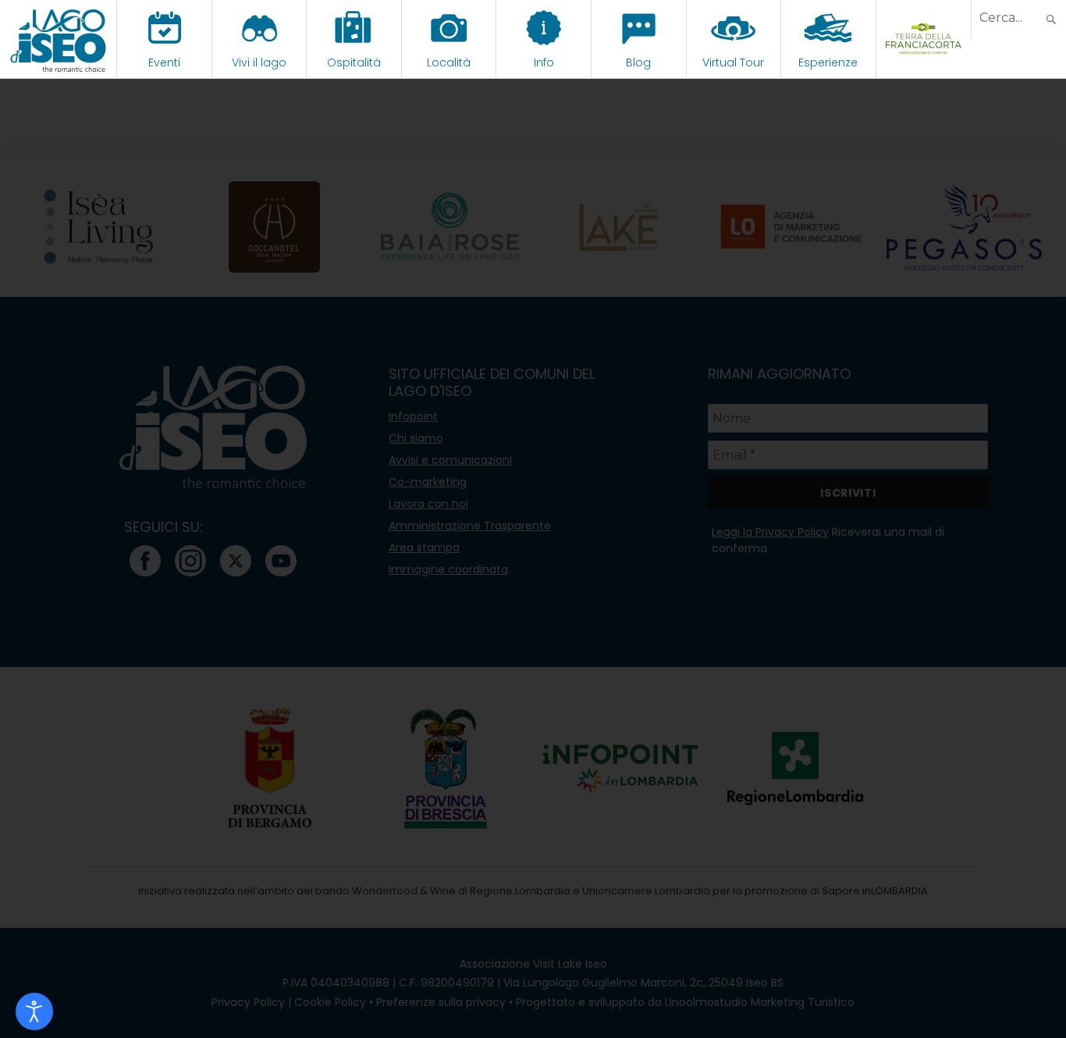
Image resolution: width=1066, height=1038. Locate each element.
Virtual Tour (733, 62)
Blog (638, 62)
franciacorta (923, 62)
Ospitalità (354, 62)
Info (544, 62)
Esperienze (828, 62)
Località (449, 62)
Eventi (164, 62)
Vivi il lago (259, 62)
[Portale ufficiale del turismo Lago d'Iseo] (58, 39)
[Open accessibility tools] (34, 1011)
